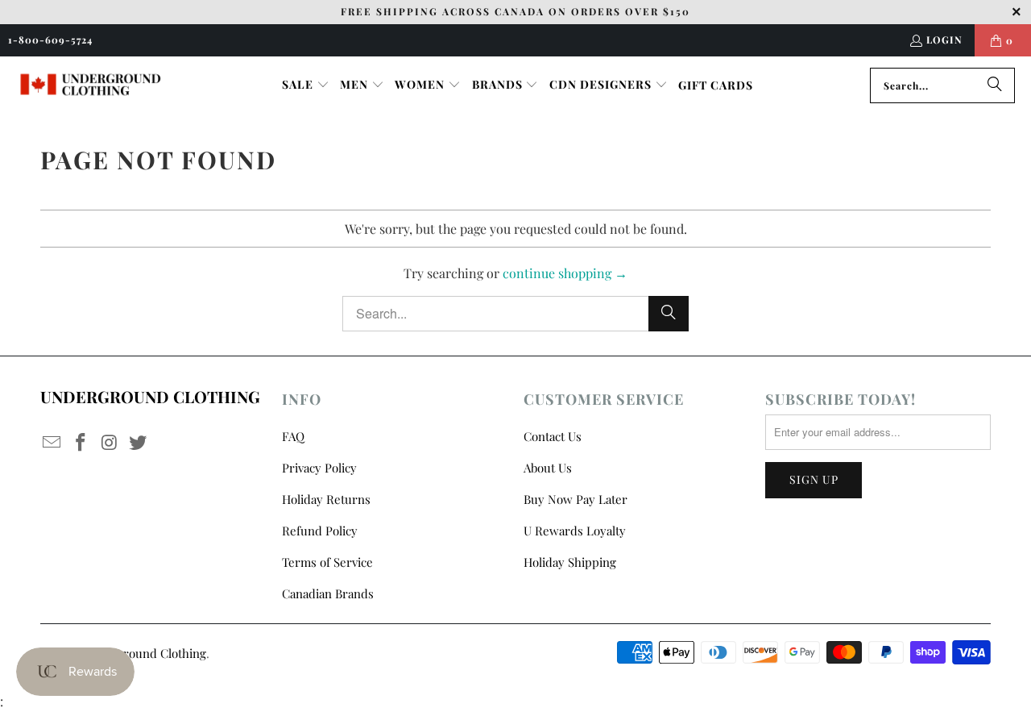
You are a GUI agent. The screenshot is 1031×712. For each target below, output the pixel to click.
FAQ (293, 436)
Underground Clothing (144, 653)
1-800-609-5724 (50, 39)
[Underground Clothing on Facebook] (81, 442)
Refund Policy (320, 531)
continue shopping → (565, 272)
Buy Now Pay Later (575, 499)
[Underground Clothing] (90, 85)
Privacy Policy (319, 468)
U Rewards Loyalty (575, 531)
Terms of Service (327, 562)
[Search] (995, 85)
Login (944, 39)
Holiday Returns (326, 499)
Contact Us (553, 436)
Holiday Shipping (570, 562)
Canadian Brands (328, 593)
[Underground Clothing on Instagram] (109, 442)
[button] (305, 85)
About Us (548, 468)
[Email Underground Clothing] (52, 442)
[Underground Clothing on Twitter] (138, 442)
